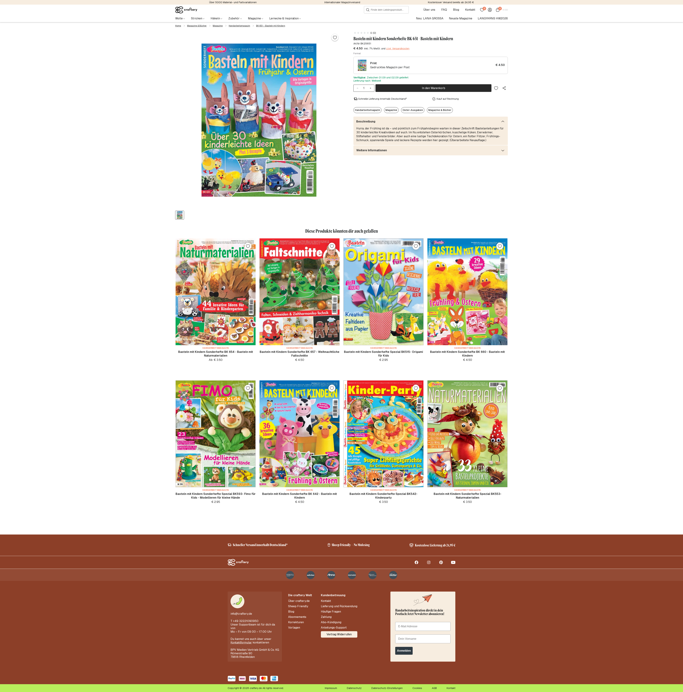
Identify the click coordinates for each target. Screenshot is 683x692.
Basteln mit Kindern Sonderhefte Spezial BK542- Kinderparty (383, 495)
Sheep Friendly (298, 606)
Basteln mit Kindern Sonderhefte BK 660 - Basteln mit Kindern (467, 353)
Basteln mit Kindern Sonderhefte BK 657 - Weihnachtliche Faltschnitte (299, 353)
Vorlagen (294, 627)
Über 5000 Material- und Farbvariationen (233, 2)
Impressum (331, 688)
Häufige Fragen (331, 611)
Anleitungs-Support (334, 627)
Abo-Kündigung (331, 622)
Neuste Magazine (460, 18)
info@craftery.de (241, 614)
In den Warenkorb (433, 88)
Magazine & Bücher (197, 25)
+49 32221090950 (245, 621)
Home (178, 25)
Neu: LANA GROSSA (429, 18)
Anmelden (404, 650)
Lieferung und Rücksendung (339, 606)
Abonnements (297, 617)
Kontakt (470, 10)
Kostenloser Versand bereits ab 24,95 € (451, 2)
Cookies (417, 688)
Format (357, 53)
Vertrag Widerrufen (339, 634)
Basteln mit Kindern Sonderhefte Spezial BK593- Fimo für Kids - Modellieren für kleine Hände (216, 495)
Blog (456, 10)
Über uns (429, 10)
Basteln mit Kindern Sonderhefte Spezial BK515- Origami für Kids (383, 353)
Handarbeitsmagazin (239, 25)
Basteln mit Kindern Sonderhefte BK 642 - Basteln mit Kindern (299, 495)
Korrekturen (296, 622)
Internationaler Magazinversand (342, 2)
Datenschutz (354, 688)
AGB (434, 688)
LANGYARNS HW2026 (493, 18)
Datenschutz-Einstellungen (387, 688)
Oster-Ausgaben (413, 110)
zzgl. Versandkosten (397, 48)
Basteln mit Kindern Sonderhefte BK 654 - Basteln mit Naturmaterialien (215, 353)
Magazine (218, 25)
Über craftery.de (299, 601)
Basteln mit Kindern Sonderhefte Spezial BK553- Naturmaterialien (467, 495)
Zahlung (326, 617)
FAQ (444, 10)
